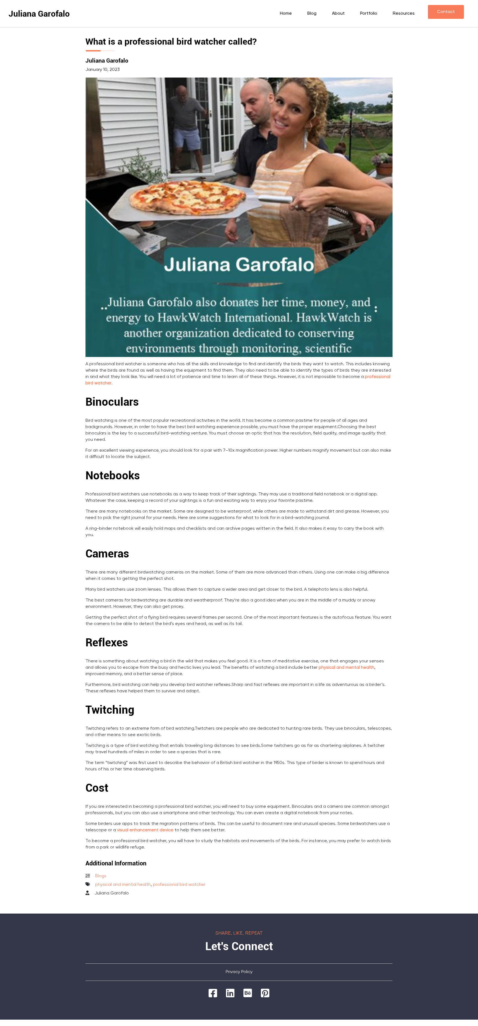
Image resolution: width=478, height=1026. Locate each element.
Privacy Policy (239, 972)
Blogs (100, 876)
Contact (446, 12)
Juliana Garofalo (39, 14)
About (338, 13)
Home (286, 13)
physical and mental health (346, 667)
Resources (404, 13)
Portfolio (368, 13)
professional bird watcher (179, 885)
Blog (311, 13)
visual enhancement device (145, 830)
